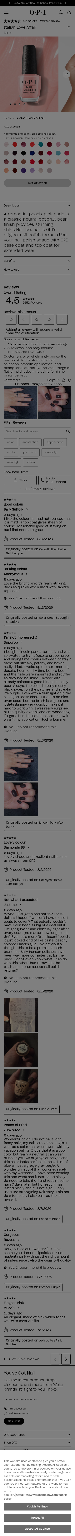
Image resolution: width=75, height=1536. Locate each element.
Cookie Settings (37, 1506)
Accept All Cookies (37, 1528)
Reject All (37, 1517)
